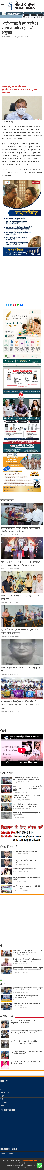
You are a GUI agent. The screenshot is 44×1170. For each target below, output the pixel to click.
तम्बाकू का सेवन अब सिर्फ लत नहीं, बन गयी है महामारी (27, 861)
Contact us (4, 1092)
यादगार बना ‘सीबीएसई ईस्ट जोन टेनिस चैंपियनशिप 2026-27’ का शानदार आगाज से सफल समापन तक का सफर (20, 705)
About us (3, 1089)
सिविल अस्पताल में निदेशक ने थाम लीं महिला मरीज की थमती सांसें (26, 796)
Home (2, 1085)
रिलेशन (2, 1099)
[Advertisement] (22, 62)
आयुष (2, 1095)
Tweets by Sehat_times (9, 1153)
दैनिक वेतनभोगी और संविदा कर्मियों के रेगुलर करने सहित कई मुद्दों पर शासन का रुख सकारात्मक (26, 1031)
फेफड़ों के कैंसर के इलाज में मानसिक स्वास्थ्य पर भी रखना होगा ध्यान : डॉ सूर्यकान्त (27, 960)
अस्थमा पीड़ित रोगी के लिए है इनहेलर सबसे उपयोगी (26, 878)
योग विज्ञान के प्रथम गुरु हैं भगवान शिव (25, 851)
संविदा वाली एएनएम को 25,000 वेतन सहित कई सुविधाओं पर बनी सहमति (26, 1052)
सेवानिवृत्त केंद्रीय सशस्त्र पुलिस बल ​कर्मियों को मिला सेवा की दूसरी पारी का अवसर (25, 1042)
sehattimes (7, 37)
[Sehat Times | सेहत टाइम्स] (22, 5)
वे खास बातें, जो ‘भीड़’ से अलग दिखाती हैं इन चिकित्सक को (26, 1004)
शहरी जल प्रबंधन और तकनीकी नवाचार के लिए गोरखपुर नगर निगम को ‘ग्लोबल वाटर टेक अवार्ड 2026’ (21, 563)
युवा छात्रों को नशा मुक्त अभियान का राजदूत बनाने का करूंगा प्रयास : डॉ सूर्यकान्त (20, 631)
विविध (2, 1105)
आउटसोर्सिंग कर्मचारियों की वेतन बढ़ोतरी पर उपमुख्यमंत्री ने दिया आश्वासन (24, 1021)
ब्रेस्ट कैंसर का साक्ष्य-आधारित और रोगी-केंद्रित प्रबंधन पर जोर (27, 887)
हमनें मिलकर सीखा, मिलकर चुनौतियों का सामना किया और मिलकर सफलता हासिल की (20, 529)
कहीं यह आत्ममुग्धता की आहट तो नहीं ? (25, 868)
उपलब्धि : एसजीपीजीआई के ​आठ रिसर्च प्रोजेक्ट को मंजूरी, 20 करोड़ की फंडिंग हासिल (27, 951)
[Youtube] (24, 1163)
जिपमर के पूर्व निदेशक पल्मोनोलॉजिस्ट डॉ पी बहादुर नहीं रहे (26, 814)
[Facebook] (19, 1163)
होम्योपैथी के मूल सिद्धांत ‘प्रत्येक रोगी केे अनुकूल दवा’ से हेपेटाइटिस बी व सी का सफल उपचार (28, 969)
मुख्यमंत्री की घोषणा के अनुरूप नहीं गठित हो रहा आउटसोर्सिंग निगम (25, 1062)
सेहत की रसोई (4, 1102)
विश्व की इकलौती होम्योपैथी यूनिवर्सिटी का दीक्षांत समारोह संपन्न (26, 996)
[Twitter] (22, 1163)
